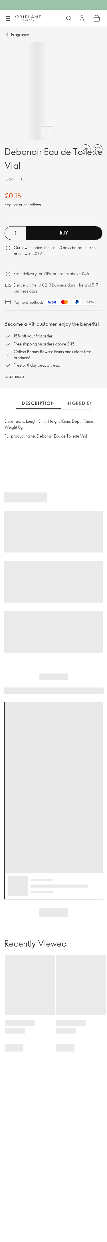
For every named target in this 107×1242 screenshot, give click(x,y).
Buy (64, 233)
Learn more (14, 376)
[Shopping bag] (97, 18)
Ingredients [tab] (83, 403)
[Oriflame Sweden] (28, 18)
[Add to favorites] (97, 149)
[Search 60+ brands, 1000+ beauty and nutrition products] (68, 18)
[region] (53, 91)
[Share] (85, 149)
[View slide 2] (60, 131)
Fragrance (20, 34)
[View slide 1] (47, 131)
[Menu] (7, 18)
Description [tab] (38, 403)
